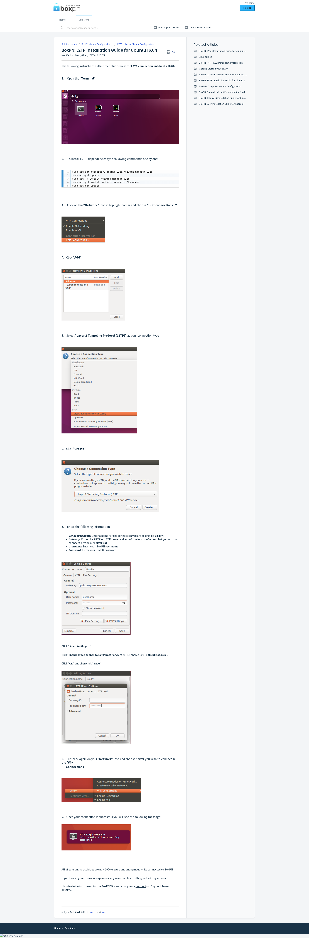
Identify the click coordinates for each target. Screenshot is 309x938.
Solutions (84, 19)
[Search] (62, 28)
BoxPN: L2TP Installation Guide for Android (221, 103)
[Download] (148, 437)
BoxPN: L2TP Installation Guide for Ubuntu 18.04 (224, 74)
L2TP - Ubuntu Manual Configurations (136, 44)
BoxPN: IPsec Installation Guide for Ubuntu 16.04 (224, 51)
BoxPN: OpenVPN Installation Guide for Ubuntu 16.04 (226, 98)
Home (62, 19)
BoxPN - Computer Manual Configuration (220, 86)
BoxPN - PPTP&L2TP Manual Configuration (221, 62)
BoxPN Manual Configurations (97, 44)
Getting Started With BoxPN (213, 68)
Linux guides (205, 56)
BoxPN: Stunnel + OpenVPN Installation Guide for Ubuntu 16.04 (231, 92)
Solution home (69, 44)
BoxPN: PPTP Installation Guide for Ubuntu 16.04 (224, 80)
